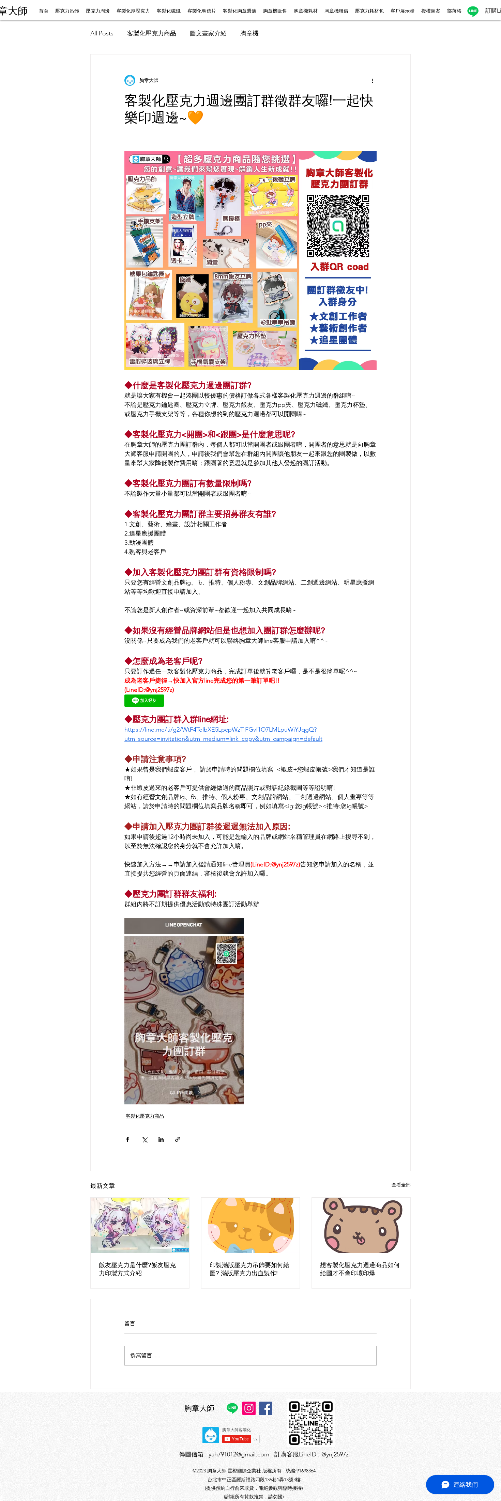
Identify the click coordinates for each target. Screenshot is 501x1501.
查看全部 (401, 1185)
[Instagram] (249, 1408)
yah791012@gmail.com (239, 1454)
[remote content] (184, 701)
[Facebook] (265, 1408)
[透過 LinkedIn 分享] (161, 1139)
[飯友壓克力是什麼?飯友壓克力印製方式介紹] (140, 1225)
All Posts (101, 33)
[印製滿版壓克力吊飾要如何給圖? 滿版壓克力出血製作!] (250, 1225)
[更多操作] (372, 80)
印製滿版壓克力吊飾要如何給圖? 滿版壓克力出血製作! (249, 1269)
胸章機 (249, 33)
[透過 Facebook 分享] (127, 1139)
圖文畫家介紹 (208, 33)
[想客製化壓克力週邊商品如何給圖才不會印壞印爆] (361, 1225)
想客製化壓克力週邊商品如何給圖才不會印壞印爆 (360, 1269)
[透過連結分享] (177, 1139)
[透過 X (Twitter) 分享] (144, 1139)
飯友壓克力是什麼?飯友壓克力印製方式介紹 (137, 1269)
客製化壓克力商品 (151, 33)
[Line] (473, 11)
